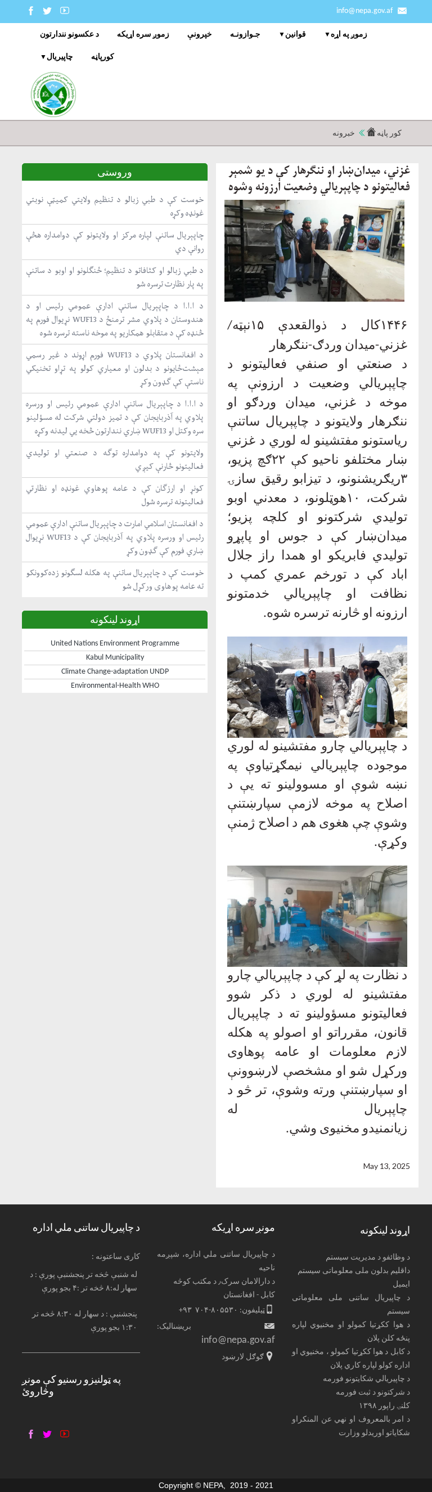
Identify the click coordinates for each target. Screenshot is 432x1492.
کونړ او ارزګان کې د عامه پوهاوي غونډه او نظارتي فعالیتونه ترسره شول (115, 495)
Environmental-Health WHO (115, 686)
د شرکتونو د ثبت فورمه (373, 1392)
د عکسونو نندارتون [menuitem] (69, 34)
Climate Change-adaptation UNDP (115, 671)
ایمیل (401, 1284)
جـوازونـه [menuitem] (245, 34)
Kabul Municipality (115, 657)
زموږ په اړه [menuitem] (349, 34)
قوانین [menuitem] (295, 34)
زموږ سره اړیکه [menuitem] (143, 34)
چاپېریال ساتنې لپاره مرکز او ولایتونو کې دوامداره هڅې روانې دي (115, 242)
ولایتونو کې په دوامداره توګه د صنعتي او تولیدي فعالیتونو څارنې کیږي (115, 459)
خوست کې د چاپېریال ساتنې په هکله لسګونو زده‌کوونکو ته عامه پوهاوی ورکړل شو (115, 579)
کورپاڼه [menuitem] (102, 57)
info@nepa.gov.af (364, 11)
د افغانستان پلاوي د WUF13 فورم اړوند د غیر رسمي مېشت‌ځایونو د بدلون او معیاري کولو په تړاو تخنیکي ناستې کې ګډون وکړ (115, 368)
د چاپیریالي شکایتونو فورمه (366, 1379)
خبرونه (343, 133)
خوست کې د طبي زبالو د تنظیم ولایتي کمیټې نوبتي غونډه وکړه (115, 206)
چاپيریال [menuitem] (60, 57)
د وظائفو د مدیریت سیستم (368, 1257)
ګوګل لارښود (243, 1357)
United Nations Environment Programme (115, 643)
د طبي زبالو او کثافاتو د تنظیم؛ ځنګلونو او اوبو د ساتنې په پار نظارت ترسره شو (115, 277)
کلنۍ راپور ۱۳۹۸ (384, 1406)
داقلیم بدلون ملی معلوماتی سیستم (354, 1271)
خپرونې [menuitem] (199, 34)
